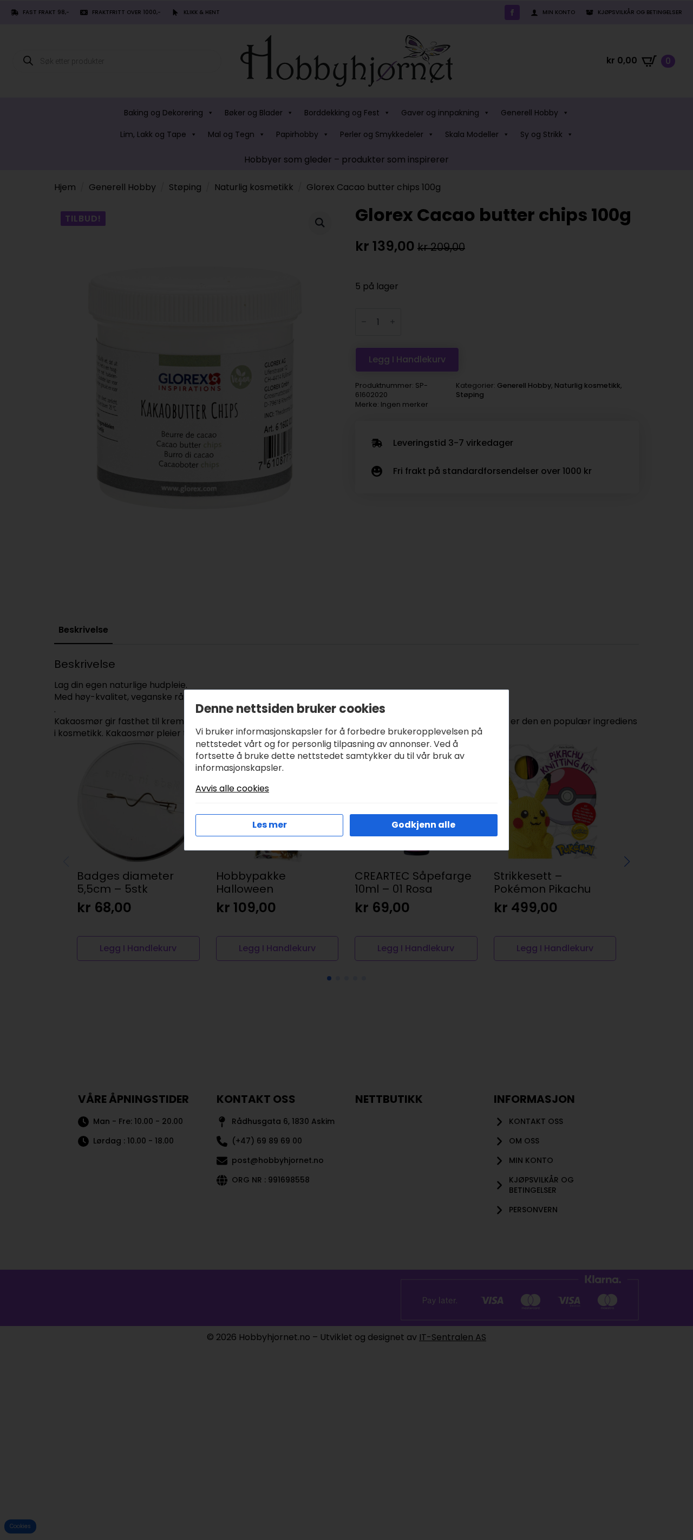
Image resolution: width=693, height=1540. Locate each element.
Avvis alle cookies (232, 789)
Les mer (269, 824)
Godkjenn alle (423, 824)
